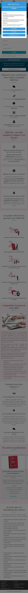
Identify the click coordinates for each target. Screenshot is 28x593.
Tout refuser (14, 31)
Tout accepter (14, 28)
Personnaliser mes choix (14, 35)
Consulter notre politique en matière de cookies (11, 25)
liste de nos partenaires (19, 24)
